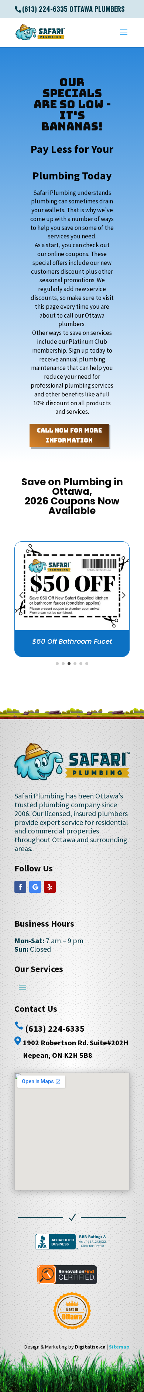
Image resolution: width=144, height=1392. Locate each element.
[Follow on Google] (35, 887)
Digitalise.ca (90, 1346)
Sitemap (119, 1346)
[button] (21, 594)
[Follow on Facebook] (20, 887)
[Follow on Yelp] (50, 887)
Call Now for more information (69, 435)
